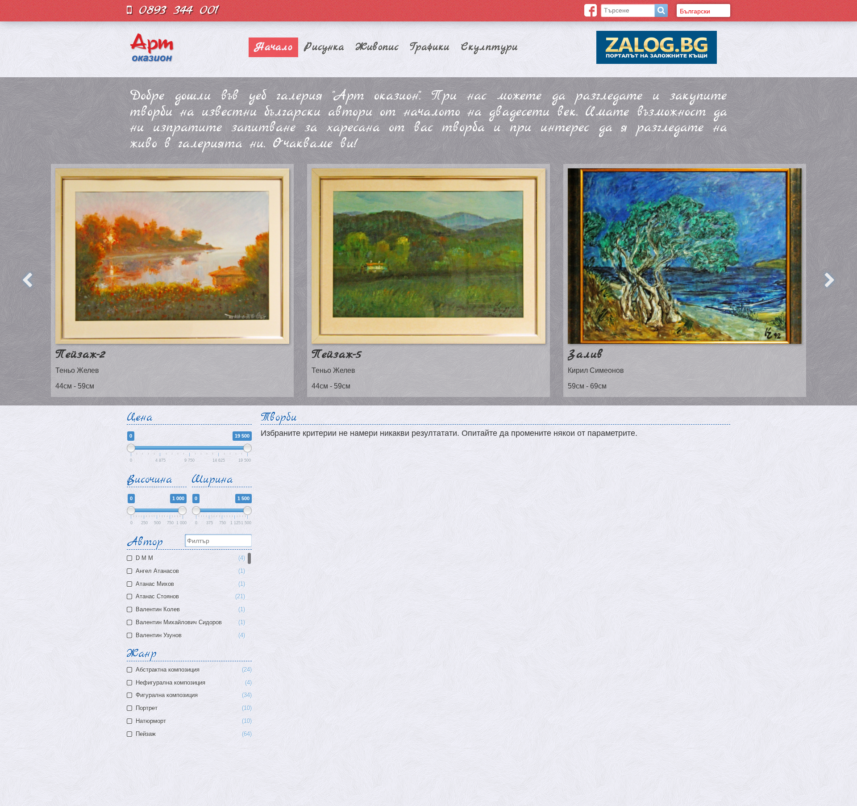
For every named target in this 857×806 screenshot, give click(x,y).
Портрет (193, 708)
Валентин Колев (189, 609)
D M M (189, 558)
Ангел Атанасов (189, 571)
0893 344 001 (175, 10)
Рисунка (324, 47)
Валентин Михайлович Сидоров (189, 622)
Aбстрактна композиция (193, 670)
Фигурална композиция (193, 695)
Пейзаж (193, 734)
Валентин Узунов (189, 635)
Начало (273, 47)
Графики (429, 47)
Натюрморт (193, 721)
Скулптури (489, 47)
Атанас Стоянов (189, 596)
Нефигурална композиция (193, 683)
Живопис (377, 47)
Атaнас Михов (189, 584)
